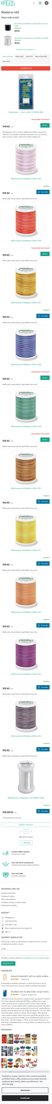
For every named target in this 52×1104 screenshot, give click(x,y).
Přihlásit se (8, 963)
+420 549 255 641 (11, 921)
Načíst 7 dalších (26, 825)
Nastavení (25, 1090)
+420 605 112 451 (11, 925)
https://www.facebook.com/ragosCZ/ (18, 928)
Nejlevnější (19, 56)
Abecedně (6, 61)
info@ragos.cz (10, 917)
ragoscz (8, 932)
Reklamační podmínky (9, 905)
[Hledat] (33, 3)
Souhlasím (25, 1098)
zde (11, 1084)
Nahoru (27, 843)
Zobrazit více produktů (24, 49)
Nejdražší (29, 56)
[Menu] (46, 3)
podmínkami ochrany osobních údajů (36, 958)
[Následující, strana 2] (26, 831)
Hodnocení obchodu (8, 893)
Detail (45, 125)
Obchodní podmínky (8, 899)
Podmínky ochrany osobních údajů (13, 902)
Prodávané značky (8, 896)
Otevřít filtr (26, 68)
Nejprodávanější (41, 56)
